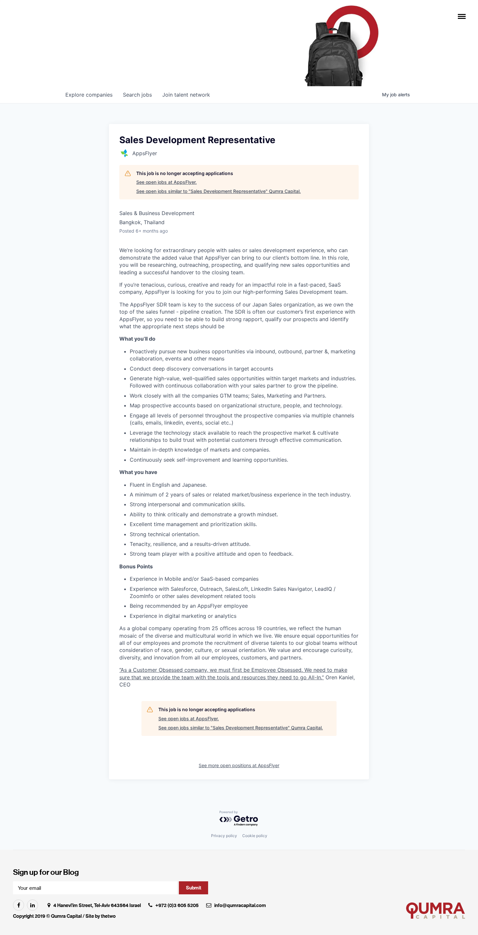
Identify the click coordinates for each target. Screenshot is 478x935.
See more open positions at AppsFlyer (239, 765)
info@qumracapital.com (240, 905)
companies (89, 94)
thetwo (108, 916)
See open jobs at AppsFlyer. (166, 182)
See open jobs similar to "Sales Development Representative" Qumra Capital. (218, 191)
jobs (137, 94)
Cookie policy (254, 835)
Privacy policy (224, 835)
